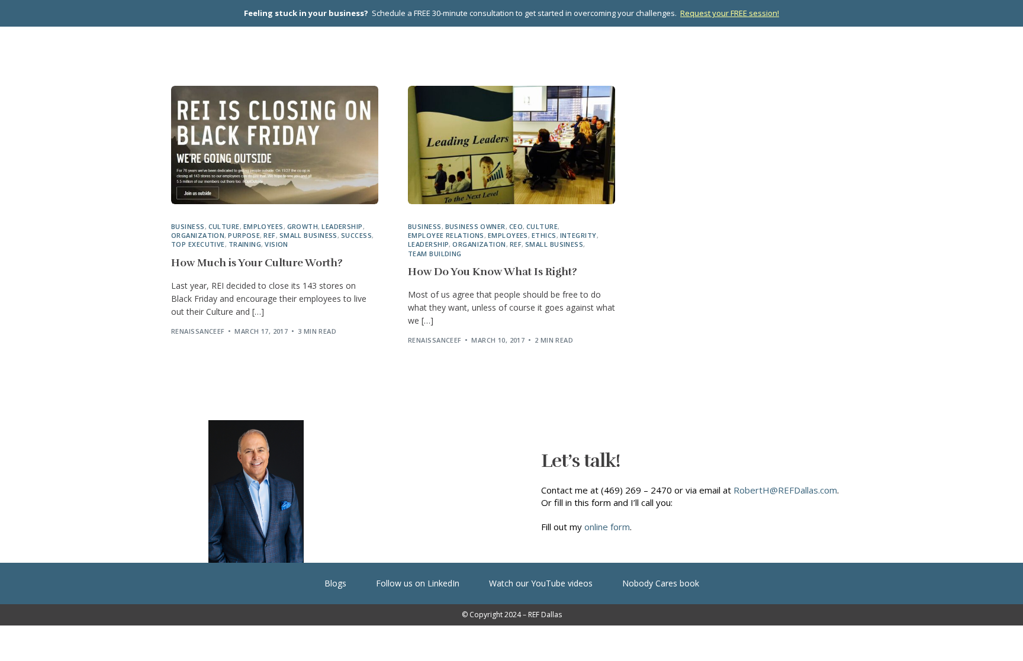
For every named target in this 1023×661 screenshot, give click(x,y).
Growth (303, 226)
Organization (197, 235)
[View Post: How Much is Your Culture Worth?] (274, 145)
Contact (825, 79)
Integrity (578, 235)
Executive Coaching (484, 52)
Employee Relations (446, 235)
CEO (516, 226)
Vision (276, 244)
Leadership (341, 226)
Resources (801, 52)
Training (245, 244)
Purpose (244, 235)
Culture (224, 226)
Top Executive (198, 244)
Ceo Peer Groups (375, 52)
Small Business (308, 235)
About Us (718, 52)
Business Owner (475, 226)
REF (269, 235)
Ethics (544, 235)
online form (607, 527)
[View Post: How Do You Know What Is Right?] (511, 145)
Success (356, 235)
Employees (263, 226)
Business (188, 226)
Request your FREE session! (729, 13)
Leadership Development (614, 52)
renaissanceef (198, 331)
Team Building (435, 253)
